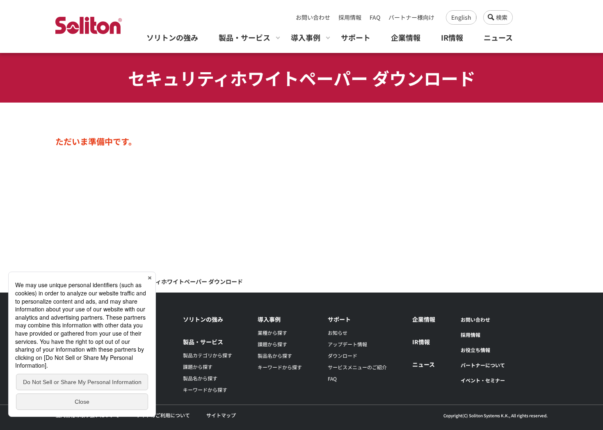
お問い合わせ (313, 17)
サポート (355, 37)
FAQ (375, 17)
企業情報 (405, 37)
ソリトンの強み (172, 37)
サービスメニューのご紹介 (357, 367)
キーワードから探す (205, 389)
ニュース (498, 37)
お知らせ (337, 332)
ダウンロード (342, 355)
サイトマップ (221, 415)
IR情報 (452, 37)
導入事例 (305, 37)
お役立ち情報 (475, 349)
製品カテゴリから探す (207, 355)
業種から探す (272, 332)
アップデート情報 (347, 344)
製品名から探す (200, 378)
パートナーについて (483, 364)
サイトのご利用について (163, 415)
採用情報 (349, 17)
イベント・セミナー (483, 380)
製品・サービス (244, 37)
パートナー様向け (411, 17)
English (461, 17)
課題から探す (197, 366)
